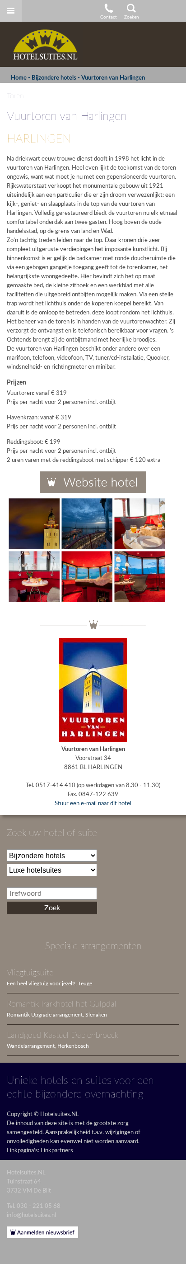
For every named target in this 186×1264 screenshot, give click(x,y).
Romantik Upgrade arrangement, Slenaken (57, 1014)
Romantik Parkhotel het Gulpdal (61, 1004)
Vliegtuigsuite (30, 973)
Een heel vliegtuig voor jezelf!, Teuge (49, 983)
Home (19, 78)
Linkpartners (57, 1151)
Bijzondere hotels (54, 78)
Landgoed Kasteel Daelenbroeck (62, 1035)
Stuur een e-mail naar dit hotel (93, 804)
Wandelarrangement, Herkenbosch (48, 1046)
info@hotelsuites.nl (31, 1215)
